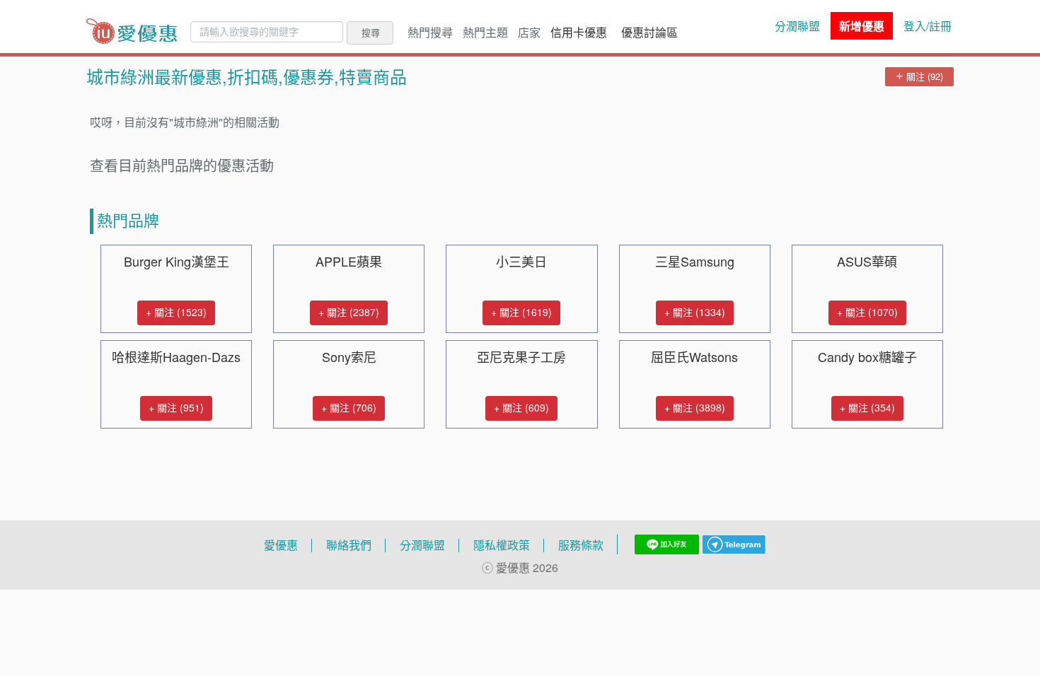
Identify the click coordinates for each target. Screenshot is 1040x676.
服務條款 (580, 545)
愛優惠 (281, 545)
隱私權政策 (501, 545)
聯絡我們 (348, 545)
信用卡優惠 (578, 32)
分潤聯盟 (797, 26)
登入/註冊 (927, 26)
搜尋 (371, 32)
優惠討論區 (649, 32)
